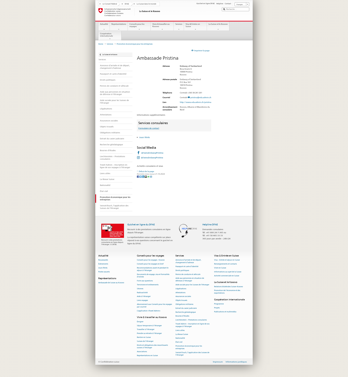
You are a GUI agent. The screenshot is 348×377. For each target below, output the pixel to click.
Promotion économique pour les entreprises (188, 347)
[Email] (151, 176)
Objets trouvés (181, 300)
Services (178, 24)
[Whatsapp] (148, 176)
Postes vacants (104, 272)
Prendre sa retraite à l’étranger (149, 333)
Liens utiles (180, 330)
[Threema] (146, 176)
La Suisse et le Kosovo (218, 24)
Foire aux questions (145, 281)
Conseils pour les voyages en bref (150, 264)
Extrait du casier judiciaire (186, 308)
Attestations (180, 293)
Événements (103, 264)
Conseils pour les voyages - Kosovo (151, 260)
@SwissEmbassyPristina (152, 153)
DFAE (127, 4)
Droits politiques (182, 270)
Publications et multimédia (225, 312)
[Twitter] (140, 176)
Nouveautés (103, 260)
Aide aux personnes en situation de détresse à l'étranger (189, 279)
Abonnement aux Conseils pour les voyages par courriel (154, 305)
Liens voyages (142, 300)
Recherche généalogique (185, 312)
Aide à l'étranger (144, 296)
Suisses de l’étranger (145, 341)
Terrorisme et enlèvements (148, 285)
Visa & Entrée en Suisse (193, 25)
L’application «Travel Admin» (148, 311)
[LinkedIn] (143, 176)
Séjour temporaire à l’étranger (149, 326)
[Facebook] (138, 176)
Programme (219, 304)
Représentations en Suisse (147, 355)
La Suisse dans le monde (146, 4)
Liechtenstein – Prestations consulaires (191, 320)
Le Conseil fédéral (109, 4)
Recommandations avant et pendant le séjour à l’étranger (152, 269)
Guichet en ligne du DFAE (141, 224)
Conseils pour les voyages (137, 25)
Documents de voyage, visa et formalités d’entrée (153, 275)
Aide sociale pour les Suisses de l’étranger (192, 285)
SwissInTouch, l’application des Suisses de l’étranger (192, 353)
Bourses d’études (182, 316)
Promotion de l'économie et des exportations (227, 291)
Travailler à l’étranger (145, 329)
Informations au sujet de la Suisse (227, 272)
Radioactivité (142, 293)
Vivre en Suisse (220, 268)
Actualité (104, 24)
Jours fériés (144, 137)
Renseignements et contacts (225, 264)
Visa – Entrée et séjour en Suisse (227, 260)
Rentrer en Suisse (144, 337)
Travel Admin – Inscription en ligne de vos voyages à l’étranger (192, 325)
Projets (217, 308)
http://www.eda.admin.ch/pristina (195, 102)
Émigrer (140, 322)
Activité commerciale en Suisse (226, 276)
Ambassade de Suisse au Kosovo (111, 283)
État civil (178, 342)
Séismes (140, 289)
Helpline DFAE (210, 224)
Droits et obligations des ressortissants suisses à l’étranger (152, 346)
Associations (142, 351)
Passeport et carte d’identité (186, 266)
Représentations (118, 24)
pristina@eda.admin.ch (200, 97)
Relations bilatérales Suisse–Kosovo (228, 287)
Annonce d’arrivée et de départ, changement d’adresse (188, 261)
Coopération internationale (106, 34)
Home (100, 44)
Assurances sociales (183, 296)
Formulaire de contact (148, 128)
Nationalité (180, 338)
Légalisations (180, 289)
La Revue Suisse (181, 334)
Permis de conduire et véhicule (187, 274)
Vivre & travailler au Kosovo (161, 25)
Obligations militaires (184, 304)
